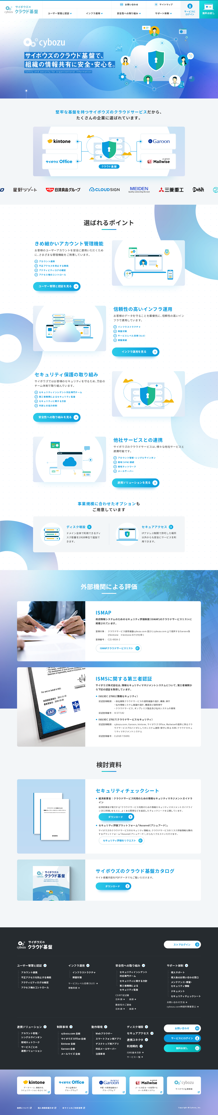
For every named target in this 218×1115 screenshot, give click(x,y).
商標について (23, 1108)
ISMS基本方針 (134, 1052)
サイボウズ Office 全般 (73, 1038)
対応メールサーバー (106, 1048)
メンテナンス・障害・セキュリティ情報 (181, 984)
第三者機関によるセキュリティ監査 (129, 987)
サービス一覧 (133, 1056)
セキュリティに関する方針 (133, 980)
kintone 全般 (68, 1043)
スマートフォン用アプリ (108, 1038)
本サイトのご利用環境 (72, 1108)
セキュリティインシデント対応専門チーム (133, 973)
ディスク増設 (76, 527)
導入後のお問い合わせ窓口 (185, 977)
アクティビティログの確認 (35, 982)
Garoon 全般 (68, 1048)
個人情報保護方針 (46, 1108)
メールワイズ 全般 (70, 1053)
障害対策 (77, 977)
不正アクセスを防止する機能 (36, 977)
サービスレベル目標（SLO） (81, 983)
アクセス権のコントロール (35, 987)
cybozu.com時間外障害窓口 (181, 1006)
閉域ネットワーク (30, 1042)
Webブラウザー (104, 1033)
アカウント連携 (29, 972)
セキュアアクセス (154, 527)
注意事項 (100, 1053)
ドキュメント (178, 991)
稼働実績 (72, 987)
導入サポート (178, 972)
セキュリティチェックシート (186, 996)
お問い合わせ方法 (176, 1002)
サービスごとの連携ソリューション (31, 1048)
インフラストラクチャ (84, 972)
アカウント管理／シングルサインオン (31, 1035)
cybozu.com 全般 (70, 1033)
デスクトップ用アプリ (107, 1043)
